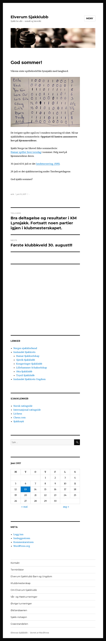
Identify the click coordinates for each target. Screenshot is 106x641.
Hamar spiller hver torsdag (26, 152)
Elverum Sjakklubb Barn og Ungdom (31, 576)
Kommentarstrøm (23, 542)
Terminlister (17, 569)
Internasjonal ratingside (27, 409)
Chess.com (19, 417)
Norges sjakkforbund (25, 348)
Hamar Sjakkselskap (27, 356)
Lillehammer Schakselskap (31, 367)
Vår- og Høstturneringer (24, 597)
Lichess (17, 413)
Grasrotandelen (19, 624)
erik (12, 194)
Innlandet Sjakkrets (24, 352)
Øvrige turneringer (21, 603)
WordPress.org (21, 546)
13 (25, 489)
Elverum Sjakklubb (29, 17)
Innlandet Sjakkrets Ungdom (29, 379)
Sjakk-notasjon (19, 617)
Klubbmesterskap (21, 583)
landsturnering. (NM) (48, 163)
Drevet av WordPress (39, 633)
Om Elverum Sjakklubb (24, 590)
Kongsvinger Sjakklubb (29, 363)
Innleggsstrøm (21, 538)
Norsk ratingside (22, 406)
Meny (89, 18)
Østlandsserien (19, 610)
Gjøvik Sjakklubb (25, 359)
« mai (24, 506)
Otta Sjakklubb (24, 371)
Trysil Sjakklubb (25, 375)
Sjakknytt (18, 421)
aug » (66, 506)
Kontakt (15, 563)
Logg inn (18, 534)
